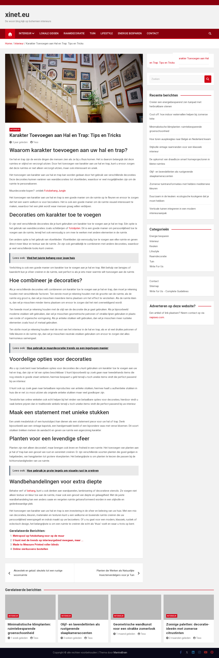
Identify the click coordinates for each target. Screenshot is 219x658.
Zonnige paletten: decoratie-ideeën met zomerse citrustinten (187, 628)
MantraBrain (120, 652)
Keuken (154, 246)
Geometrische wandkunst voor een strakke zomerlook (134, 626)
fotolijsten (74, 228)
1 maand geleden (125, 633)
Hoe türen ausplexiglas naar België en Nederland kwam (180, 139)
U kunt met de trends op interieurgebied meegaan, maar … (48, 540)
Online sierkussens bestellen (30, 549)
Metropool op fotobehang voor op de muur (38, 535)
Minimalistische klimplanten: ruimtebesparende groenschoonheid (29, 628)
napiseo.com (157, 317)
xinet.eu (17, 15)
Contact (153, 33)
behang (31, 490)
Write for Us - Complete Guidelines (169, 291)
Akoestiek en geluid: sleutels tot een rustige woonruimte (38, 573)
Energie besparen (130, 33)
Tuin (92, 33)
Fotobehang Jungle (55, 190)
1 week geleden (19, 638)
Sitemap (154, 286)
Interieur (25, 33)
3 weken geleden (72, 638)
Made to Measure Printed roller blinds (36, 544)
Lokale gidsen (49, 33)
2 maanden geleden (180, 638)
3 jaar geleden (20, 142)
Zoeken (207, 79)
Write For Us (156, 266)
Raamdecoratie (74, 33)
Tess (35, 142)
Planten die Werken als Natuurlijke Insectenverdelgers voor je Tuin (115, 573)
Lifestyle (107, 33)
